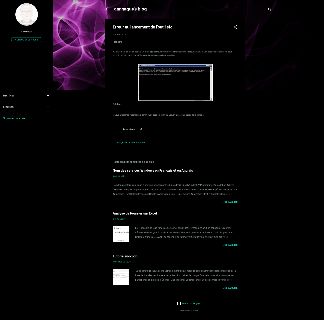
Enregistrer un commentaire (130, 142)
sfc (141, 129)
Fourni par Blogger (191, 303)
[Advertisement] (260, 75)
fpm (196, 310)
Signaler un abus (14, 118)
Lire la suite (230, 202)
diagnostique (128, 129)
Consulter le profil (26, 39)
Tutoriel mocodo (125, 256)
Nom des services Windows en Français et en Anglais (153, 170)
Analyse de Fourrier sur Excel (135, 213)
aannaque (26, 32)
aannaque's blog (130, 9)
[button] (235, 28)
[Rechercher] (270, 10)
